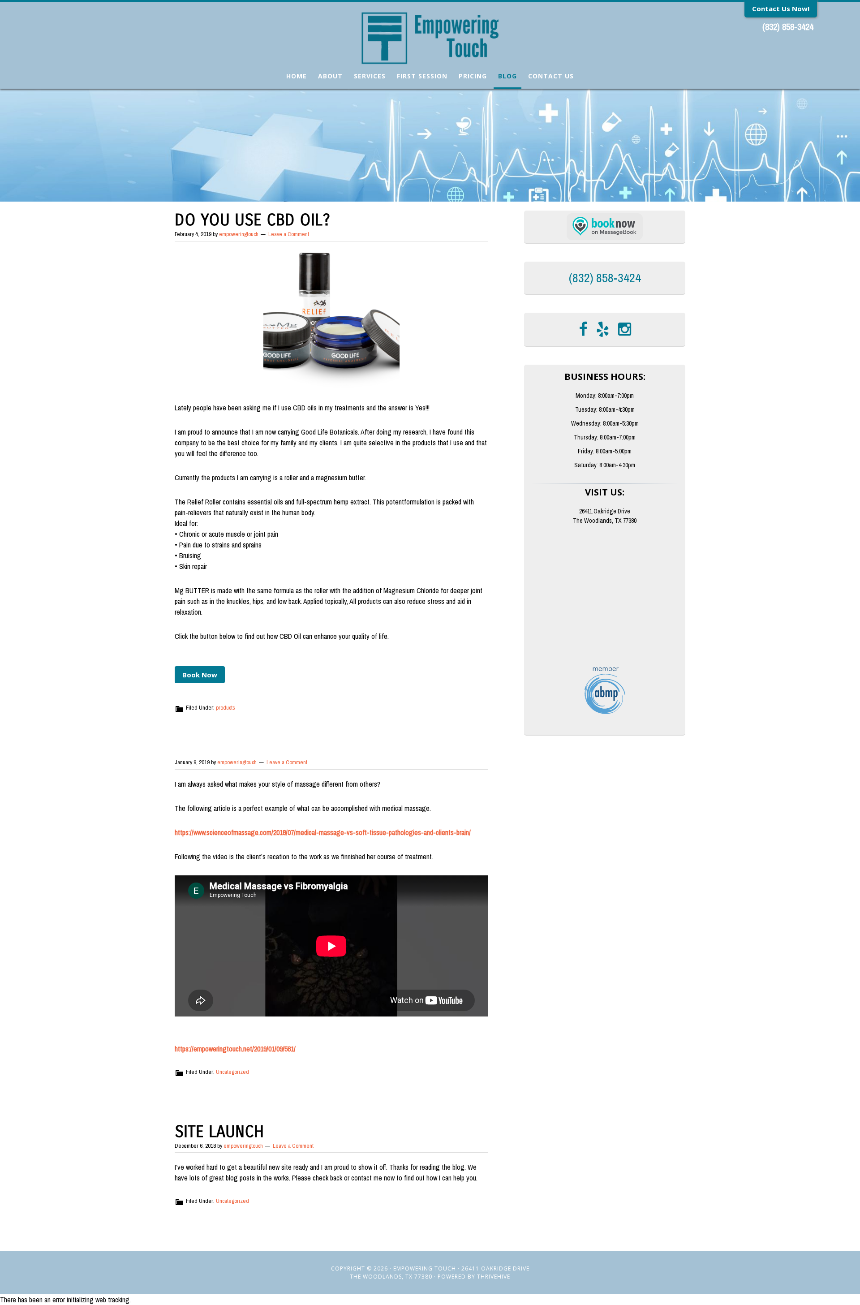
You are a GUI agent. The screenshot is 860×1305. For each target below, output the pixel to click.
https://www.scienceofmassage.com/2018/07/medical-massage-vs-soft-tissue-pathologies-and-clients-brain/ (323, 832)
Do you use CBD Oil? (252, 220)
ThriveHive (493, 1276)
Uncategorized (232, 1072)
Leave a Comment (288, 234)
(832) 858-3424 (787, 27)
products (225, 707)
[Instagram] (624, 329)
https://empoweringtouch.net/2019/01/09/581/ (235, 1049)
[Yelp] (602, 329)
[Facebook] (582, 329)
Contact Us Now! (780, 8)
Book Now (199, 674)
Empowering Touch (430, 38)
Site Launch (219, 1131)
